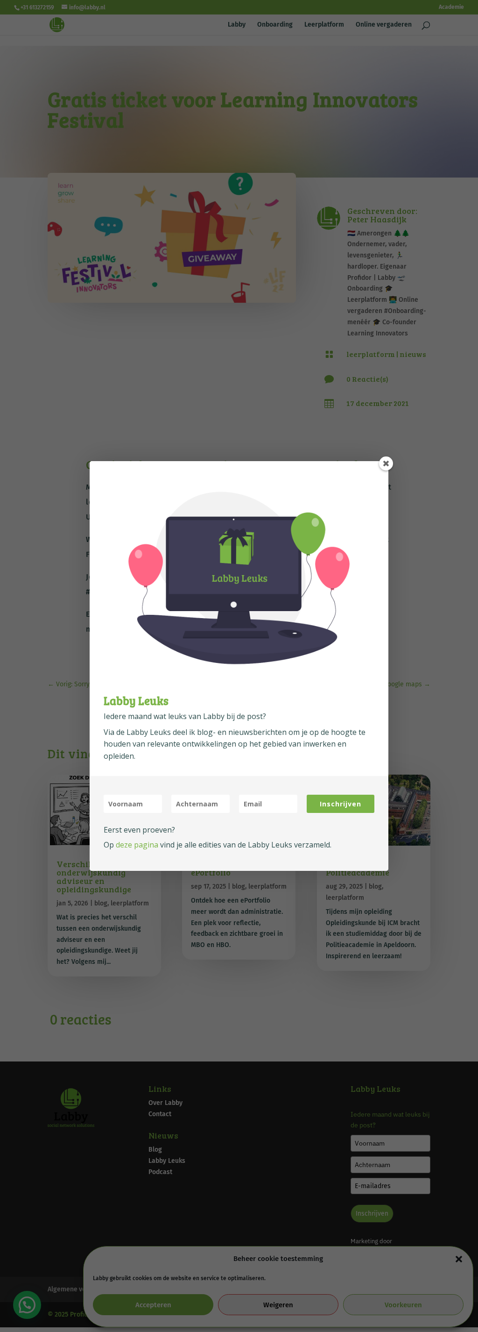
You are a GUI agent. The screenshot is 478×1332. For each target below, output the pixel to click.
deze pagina (137, 845)
